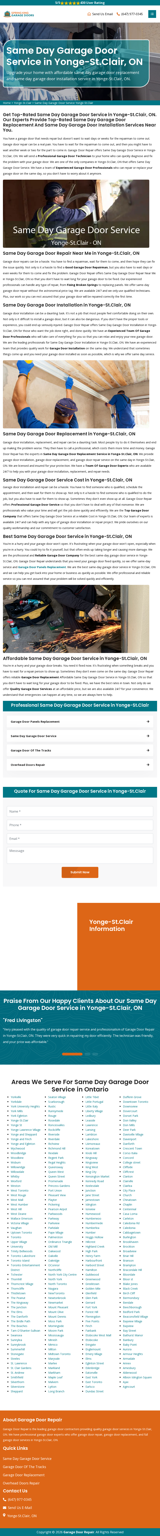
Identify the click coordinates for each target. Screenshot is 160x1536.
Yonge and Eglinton (23, 1144)
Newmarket (55, 1302)
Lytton (52, 1386)
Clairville (128, 1181)
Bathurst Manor (133, 1335)
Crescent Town (132, 1148)
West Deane (18, 1214)
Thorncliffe (17, 1288)
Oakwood (54, 1251)
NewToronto (56, 1293)
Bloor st (128, 1279)
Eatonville (91, 1372)
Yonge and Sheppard (24, 1134)
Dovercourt (130, 1111)
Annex (127, 1363)
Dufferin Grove (132, 1097)
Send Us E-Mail (20, 1507)
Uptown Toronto (21, 1232)
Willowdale (17, 1172)
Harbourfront (93, 1260)
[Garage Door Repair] (19, 13)
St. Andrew (17, 1372)
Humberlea (92, 1228)
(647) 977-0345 (132, 14)
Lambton (91, 1134)
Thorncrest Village (22, 1284)
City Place (129, 1190)
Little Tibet (92, 1097)
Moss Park (55, 1321)
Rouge (52, 1116)
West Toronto (19, 1190)
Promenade (55, 1181)
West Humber (19, 1204)
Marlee (52, 1363)
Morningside (56, 1326)
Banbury (128, 1340)
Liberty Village (94, 1111)
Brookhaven (130, 1242)
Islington (90, 1204)
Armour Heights (133, 1354)
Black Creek (130, 1288)
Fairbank (90, 1330)
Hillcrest (90, 1242)
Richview (53, 1144)
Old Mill (53, 1246)
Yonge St (16, 1125)
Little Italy (91, 1106)
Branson (128, 1260)
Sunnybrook (18, 1344)
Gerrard (90, 1302)
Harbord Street (94, 1265)
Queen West (56, 1172)
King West (91, 1167)
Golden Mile (92, 1288)
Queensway (55, 1167)
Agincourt (129, 1386)
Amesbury (129, 1368)
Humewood (92, 1214)
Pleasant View (57, 1195)
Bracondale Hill (132, 1270)
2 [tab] (87, 1054)
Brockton (129, 1246)
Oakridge (54, 1260)
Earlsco (90, 1386)
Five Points (92, 1321)
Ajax (125, 1382)
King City (90, 1172)
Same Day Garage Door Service (27, 1458)
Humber (90, 1232)
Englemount (93, 1349)
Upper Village (19, 1242)
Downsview (130, 1106)
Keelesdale (92, 1186)
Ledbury (90, 1116)
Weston (15, 1186)
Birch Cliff (129, 1293)
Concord (128, 1158)
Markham (54, 1372)
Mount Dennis (57, 1316)
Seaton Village (57, 1097)
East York (91, 1377)
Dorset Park (130, 1116)
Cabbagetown (131, 1232)
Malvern (53, 1382)
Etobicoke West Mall (98, 1335)
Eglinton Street (94, 1363)
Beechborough (132, 1307)
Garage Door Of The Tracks (24, 1466)
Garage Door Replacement (24, 1475)
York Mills (17, 1111)
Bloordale (129, 1274)
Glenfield (90, 1293)
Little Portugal (94, 1102)
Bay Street (129, 1330)
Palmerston (55, 1237)
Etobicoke (91, 1340)
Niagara (53, 1288)
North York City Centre (62, 1274)
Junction (90, 1190)
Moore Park (55, 1330)
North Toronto (57, 1284)
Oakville (53, 1256)
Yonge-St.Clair (22, 103)
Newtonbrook (57, 1298)
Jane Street (92, 1195)
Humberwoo (93, 1218)
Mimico (53, 1344)
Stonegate (17, 1354)
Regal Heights (57, 1162)
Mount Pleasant (58, 1307)
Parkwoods (55, 1214)
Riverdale (54, 1139)
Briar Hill (128, 1256)
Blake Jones (130, 1284)
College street (131, 1162)
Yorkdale (16, 1102)
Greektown (92, 1284)
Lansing (90, 1130)
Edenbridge (92, 1368)
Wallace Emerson (22, 1218)
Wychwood (18, 1148)
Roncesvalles (56, 1125)
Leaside (90, 1120)
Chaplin (127, 1204)
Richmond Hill (56, 1148)
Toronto (16, 1237)
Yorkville (16, 1097)
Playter (52, 1200)
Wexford (16, 1181)
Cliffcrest (128, 1172)
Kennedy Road (94, 1181)
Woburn (16, 1162)
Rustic (52, 1106)
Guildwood (92, 1274)
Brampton (129, 1265)
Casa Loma (130, 1214)
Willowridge (18, 1167)
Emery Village (93, 1354)
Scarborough (56, 1102)
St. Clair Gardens (21, 1368)
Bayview (128, 1326)
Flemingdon (92, 1316)
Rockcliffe (54, 1130)
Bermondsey (131, 1298)
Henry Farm (92, 1256)
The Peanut (18, 1298)
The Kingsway (19, 1302)
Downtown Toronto (135, 1102)
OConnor (54, 1265)
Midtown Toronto (59, 1354)
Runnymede (55, 1111)
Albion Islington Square (137, 1377)
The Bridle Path (20, 1321)
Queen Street (56, 1176)
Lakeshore (92, 1139)
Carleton (128, 1218)
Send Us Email (102, 14)
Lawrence (91, 1125)
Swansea (16, 1335)
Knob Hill (91, 1153)
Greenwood (92, 1279)
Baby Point (130, 1344)
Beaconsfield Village (135, 1316)
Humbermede (94, 1223)
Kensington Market (97, 1176)
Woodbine (17, 1158)
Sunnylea (16, 1340)
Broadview (129, 1251)
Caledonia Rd (131, 1223)
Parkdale (53, 1228)
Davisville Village (133, 1134)
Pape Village (55, 1232)
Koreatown (92, 1148)
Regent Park (56, 1158)
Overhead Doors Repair (21, 1483)
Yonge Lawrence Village (26, 1130)
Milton (52, 1349)
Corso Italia (130, 1153)
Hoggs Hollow (94, 1237)
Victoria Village (20, 1223)
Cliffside (128, 1167)
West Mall (17, 1200)
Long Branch (56, 1391)
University (17, 1246)
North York (55, 1279)
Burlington (129, 1237)
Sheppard (17, 1391)
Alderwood (130, 1372)
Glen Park (91, 1298)
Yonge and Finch (21, 1139)
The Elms (16, 1312)
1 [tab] (72, 1054)
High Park (91, 1251)
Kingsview (91, 1162)
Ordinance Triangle (60, 1242)
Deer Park (129, 1130)
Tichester (16, 1274)
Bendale (128, 1302)
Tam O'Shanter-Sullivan (25, 1330)
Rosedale (54, 1120)
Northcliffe (54, 1270)
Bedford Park (131, 1312)
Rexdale (53, 1153)
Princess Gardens (59, 1186)
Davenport (129, 1139)
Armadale (129, 1358)
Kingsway (91, 1158)
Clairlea (127, 1186)
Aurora (127, 1349)
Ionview (90, 1209)
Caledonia (129, 1228)
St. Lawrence (19, 1363)
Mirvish (52, 1340)
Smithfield (17, 1377)
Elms (88, 1358)
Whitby (15, 1176)
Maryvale (54, 1358)
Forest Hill (91, 1312)
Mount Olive (56, 1312)
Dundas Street (94, 1391)
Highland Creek (94, 1246)
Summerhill (18, 1349)
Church (127, 1195)
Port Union (55, 1190)
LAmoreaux (92, 1144)
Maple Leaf (55, 1377)
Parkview (54, 1223)
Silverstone (18, 1386)
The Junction (19, 1307)
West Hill (16, 1209)
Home (7, 103)
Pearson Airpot (57, 1209)
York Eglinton (19, 1116)
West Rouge (18, 1195)
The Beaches (19, 1326)
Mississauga (56, 1335)
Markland (54, 1368)
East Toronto (93, 1382)
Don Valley (129, 1120)
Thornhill (16, 1279)
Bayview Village (132, 1321)
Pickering (54, 1204)
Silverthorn (17, 1382)
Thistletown (18, 1293)
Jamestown (92, 1200)
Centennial (129, 1209)
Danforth (128, 1144)
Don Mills (129, 1125)
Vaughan (16, 1228)
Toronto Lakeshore (23, 1256)
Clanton (128, 1176)
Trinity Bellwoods (22, 1251)
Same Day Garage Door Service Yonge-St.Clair (64, 103)
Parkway (53, 1218)
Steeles (15, 1358)
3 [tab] (95, 1054)
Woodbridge (18, 1153)
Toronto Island (20, 1260)
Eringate (90, 1344)
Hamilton (91, 1270)
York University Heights (25, 1106)
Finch (88, 1326)
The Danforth (19, 1316)
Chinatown (129, 1200)
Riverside (54, 1134)
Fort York (91, 1307)
